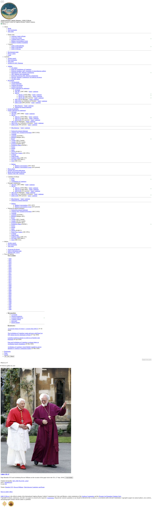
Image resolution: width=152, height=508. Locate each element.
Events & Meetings (13, 109)
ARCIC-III (21, 98)
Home (9, 28)
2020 (10, 268)
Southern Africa (15, 158)
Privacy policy (12, 53)
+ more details (68, 477)
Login (9, 55)
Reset (12, 356)
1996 (10, 306)
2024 (10, 262)
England (13, 143)
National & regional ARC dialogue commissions (24, 75)
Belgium (13, 137)
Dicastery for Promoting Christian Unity (110, 496)
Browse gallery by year (8, 365)
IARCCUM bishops (17, 47)
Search (6, 354)
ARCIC (17, 93)
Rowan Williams (18, 487)
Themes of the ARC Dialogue (16, 173)
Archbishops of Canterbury (18, 181)
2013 (10, 279)
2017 (10, 273)
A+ (8, 356)
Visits (12, 178)
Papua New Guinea (16, 153)
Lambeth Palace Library (18, 39)
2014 (10, 277)
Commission (50, 498)
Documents (11, 80)
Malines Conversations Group (19, 41)
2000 (10, 299)
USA (12, 161)
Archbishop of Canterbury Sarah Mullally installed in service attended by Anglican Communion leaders (24, 347)
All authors (14, 68)
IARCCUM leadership (17, 45)
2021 (10, 266)
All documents (15, 82)
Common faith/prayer (17, 318)
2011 (10, 282)
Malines (13, 164)
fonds (30, 91)
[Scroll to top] (1, 2)
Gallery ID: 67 (5, 474)
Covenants (14, 314)
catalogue (35, 91)
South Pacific (15, 156)
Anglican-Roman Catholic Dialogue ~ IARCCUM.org (16, 20)
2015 (10, 276)
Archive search (12, 58)
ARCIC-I (21, 94)
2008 (10, 287)
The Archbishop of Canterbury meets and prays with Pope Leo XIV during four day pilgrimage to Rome (25, 334)
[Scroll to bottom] (3, 2)
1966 (10, 309)
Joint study (14, 321)
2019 (10, 269)
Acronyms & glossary (14, 249)
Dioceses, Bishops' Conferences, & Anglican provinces (26, 77)
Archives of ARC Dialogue (15, 63)
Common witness (16, 319)
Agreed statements (16, 83)
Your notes (11, 31)
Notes (5, 353)
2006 (10, 290)
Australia (13, 134)
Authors (10, 66)
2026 (10, 258)
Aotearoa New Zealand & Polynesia (21, 132)
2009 (10, 285)
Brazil (13, 139)
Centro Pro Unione (16, 38)
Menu (4, 24)
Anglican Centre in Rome (18, 36)
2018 (10, 271)
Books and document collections (17, 172)
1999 (10, 301)
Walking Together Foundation (19, 42)
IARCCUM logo (16, 49)
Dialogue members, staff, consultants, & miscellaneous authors (28, 71)
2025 (10, 260)
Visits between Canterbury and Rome (34, 487)
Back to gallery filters (7, 491)
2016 (10, 274)
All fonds (17, 90)
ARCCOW (18, 101)
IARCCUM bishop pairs (14, 251)
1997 (10, 304)
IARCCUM (18, 102)
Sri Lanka (14, 159)
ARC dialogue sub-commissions (20, 74)
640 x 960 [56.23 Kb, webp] (20, 481)
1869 (7, 482)
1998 (10, 303)
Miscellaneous (19, 105)
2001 (10, 298)
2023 (10, 263)
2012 (10, 281)
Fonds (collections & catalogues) (20, 88)
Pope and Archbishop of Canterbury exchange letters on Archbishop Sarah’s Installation (23, 343)
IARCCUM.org (5, 496)
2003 (10, 295)
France (13, 147)
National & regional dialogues (23, 107)
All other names (15, 79)
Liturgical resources (16, 316)
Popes (13, 180)
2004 (10, 293)
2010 (10, 284)
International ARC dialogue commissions (22, 72)
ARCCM (17, 99)
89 (6, 484)
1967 (10, 307)
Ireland (13, 148)
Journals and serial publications (16, 170)
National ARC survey (14, 252)
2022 (10, 265)
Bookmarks (7, 351)
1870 (10, 482)
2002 (10, 296)
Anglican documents (17, 85)
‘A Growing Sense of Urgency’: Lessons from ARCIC (23, 328)
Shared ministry (15, 322)
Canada (13, 140)
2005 (10, 292)
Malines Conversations (21, 165)
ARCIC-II (21, 96)
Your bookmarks (12, 30)
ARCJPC (17, 91)
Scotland (13, 154)
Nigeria (13, 151)
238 (5, 482)
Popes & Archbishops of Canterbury (21, 69)
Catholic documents (16, 87)
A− (5, 356)
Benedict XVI (9, 487)
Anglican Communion (88, 496)
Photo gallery (11, 169)
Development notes (13, 52)
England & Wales (16, 145)
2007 (10, 288)
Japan (12, 150)
